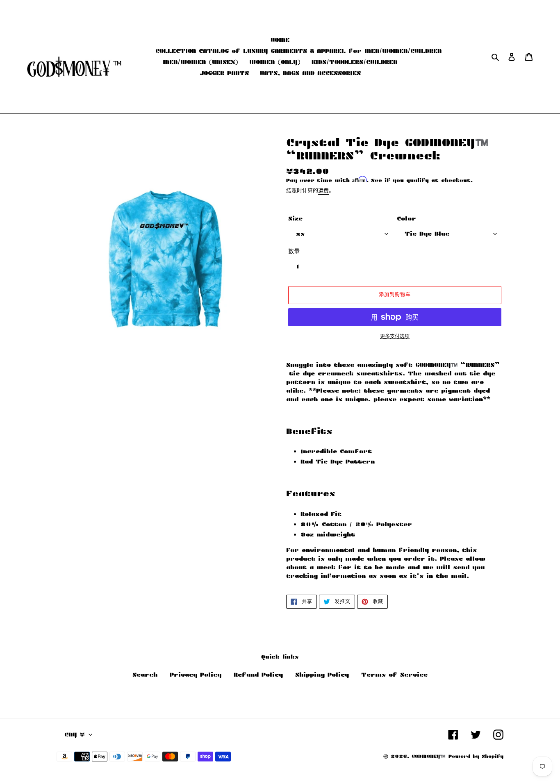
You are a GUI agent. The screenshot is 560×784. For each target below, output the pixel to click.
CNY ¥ (74, 734)
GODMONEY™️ (429, 756)
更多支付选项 (395, 336)
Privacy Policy (195, 674)
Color (406, 218)
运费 (323, 190)
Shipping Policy (322, 674)
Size (295, 218)
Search (144, 674)
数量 (294, 251)
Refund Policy (258, 674)
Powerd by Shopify (475, 756)
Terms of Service (394, 674)
